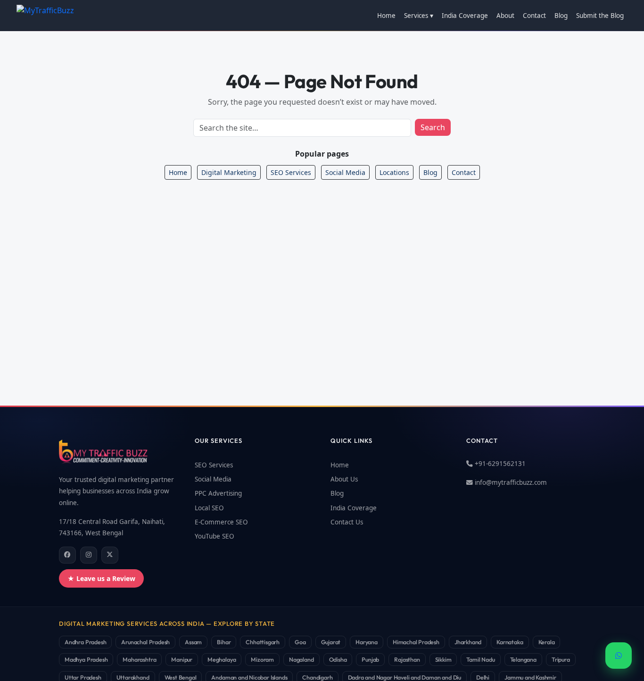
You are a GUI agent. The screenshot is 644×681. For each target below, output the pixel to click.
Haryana (366, 642)
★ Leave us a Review (101, 578)
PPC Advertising (218, 493)
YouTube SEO (214, 536)
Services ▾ (418, 15)
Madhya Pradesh (86, 659)
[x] (109, 555)
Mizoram (262, 659)
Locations (394, 172)
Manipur (181, 659)
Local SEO (209, 508)
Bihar (224, 642)
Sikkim (443, 659)
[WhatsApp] (618, 655)
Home (386, 15)
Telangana (523, 659)
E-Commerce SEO (221, 522)
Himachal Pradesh (416, 642)
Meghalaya (221, 659)
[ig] (88, 555)
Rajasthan (407, 659)
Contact (534, 15)
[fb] (67, 555)
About (505, 15)
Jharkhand (467, 642)
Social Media (345, 172)
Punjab (370, 659)
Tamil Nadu (480, 659)
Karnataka (509, 642)
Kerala (546, 642)
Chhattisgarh (263, 642)
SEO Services (291, 172)
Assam (193, 642)
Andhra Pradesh (85, 642)
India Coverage (465, 15)
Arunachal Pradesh (145, 642)
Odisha (338, 659)
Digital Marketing (228, 172)
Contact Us (346, 522)
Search (433, 127)
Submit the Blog (600, 15)
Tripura (561, 659)
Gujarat (331, 642)
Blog (561, 15)
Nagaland (301, 659)
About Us (344, 479)
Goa (300, 642)
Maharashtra (139, 659)
